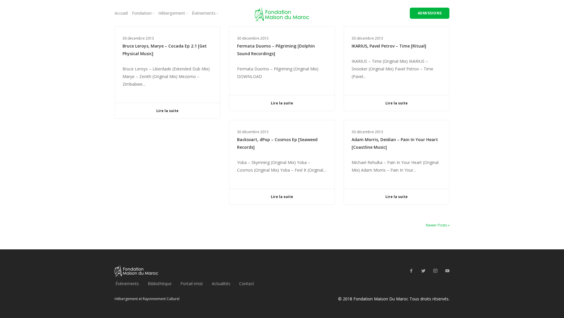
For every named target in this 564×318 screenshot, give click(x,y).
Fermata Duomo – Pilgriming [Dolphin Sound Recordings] (276, 49)
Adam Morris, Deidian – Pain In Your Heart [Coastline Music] (395, 143)
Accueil (121, 13)
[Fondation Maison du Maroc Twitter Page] (423, 271)
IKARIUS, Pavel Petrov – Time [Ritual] (389, 46)
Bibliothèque (160, 283)
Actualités (221, 283)
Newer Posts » (437, 225)
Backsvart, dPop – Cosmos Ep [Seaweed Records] (277, 143)
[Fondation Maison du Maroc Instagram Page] (435, 271)
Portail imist (191, 283)
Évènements (127, 283)
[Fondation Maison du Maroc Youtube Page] (447, 271)
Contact (246, 283)
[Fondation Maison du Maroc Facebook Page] (411, 271)
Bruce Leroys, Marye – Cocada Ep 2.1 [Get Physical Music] (164, 49)
